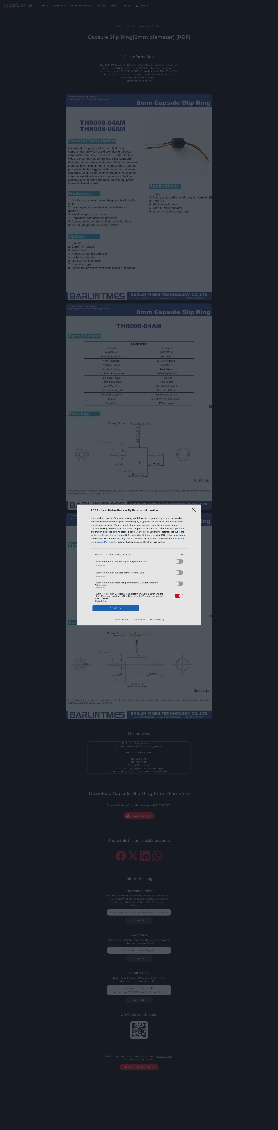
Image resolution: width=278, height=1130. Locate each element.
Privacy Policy (157, 619)
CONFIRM (116, 608)
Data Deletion (121, 619)
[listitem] (139, 554)
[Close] (195, 511)
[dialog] (139, 565)
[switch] (179, 561)
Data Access (139, 619)
